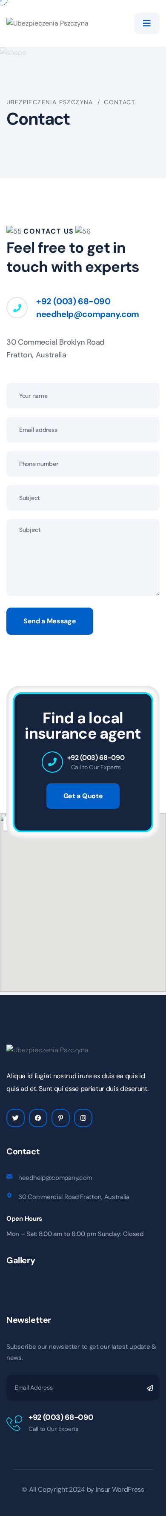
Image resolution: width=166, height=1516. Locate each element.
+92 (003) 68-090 (73, 301)
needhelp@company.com (87, 314)
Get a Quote (83, 795)
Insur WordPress (120, 1489)
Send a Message (49, 621)
